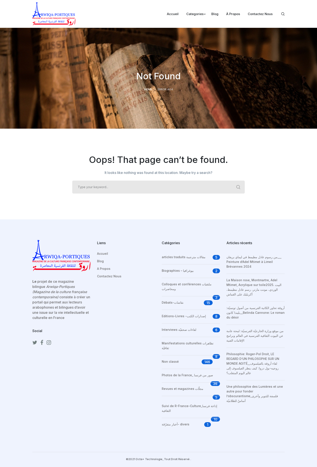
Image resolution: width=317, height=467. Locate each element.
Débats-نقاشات (173, 302)
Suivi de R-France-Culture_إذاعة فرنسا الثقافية (189, 408)
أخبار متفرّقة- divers (175, 424)
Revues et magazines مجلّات (182, 388)
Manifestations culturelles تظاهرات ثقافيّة (187, 345)
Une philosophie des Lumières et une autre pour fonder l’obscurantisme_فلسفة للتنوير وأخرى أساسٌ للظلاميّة (254, 394)
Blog (100, 261)
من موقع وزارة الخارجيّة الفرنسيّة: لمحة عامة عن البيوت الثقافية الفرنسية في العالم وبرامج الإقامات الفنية (255, 335)
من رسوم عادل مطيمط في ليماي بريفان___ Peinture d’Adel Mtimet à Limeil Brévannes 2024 (253, 261)
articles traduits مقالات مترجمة (184, 257)
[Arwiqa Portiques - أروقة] (53, 13)
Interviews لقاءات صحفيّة (179, 329)
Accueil (102, 253)
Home (148, 89)
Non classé (170, 361)
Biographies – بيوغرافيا (178, 270)
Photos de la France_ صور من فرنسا (187, 375)
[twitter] (34, 343)
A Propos (103, 268)
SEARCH (238, 187)
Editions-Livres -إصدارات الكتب (184, 316)
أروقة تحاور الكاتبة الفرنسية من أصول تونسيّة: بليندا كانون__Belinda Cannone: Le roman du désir (255, 312)
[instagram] (49, 343)
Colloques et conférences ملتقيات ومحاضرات (187, 286)
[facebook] (41, 343)
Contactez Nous (109, 276)
